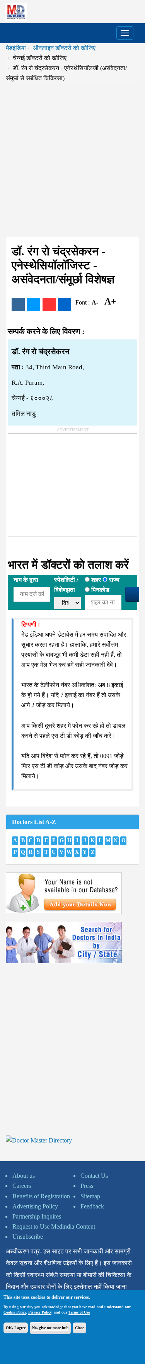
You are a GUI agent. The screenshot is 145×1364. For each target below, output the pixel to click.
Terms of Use (79, 1312)
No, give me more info (50, 1328)
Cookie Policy (14, 1312)
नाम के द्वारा (26, 579)
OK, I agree (16, 1328)
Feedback (92, 1206)
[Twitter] (33, 304)
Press (86, 1185)
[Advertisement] (72, 160)
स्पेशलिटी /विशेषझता (66, 584)
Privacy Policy (39, 1312)
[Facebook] (18, 304)
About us (23, 1175)
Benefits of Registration (41, 1196)
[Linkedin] (64, 304)
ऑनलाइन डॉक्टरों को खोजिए (64, 48)
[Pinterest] (49, 304)
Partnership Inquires (36, 1216)
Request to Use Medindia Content (53, 1226)
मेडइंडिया (16, 48)
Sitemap (90, 1196)
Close (79, 1328)
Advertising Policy (35, 1206)
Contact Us (94, 1175)
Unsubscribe (27, 1236)
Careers (21, 1185)
